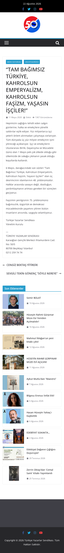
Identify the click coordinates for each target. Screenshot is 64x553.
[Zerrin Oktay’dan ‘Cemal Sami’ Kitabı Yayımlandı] (13, 475)
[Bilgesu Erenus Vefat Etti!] (13, 399)
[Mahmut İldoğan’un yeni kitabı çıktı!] (13, 344)
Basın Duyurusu (14, 62)
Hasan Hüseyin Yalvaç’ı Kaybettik (39, 414)
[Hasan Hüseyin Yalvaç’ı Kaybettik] (13, 418)
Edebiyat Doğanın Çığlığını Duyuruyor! (41, 451)
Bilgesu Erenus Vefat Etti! (40, 395)
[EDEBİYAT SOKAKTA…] (13, 436)
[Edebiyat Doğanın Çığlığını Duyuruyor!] (13, 455)
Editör (28, 117)
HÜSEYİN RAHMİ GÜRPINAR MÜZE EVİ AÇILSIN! (42, 360)
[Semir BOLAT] (13, 301)
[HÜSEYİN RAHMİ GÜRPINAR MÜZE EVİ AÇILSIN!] (13, 364)
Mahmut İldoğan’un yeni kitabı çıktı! (40, 340)
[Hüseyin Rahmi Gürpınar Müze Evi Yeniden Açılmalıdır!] (13, 322)
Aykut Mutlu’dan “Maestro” (41, 378)
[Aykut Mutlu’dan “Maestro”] (13, 382)
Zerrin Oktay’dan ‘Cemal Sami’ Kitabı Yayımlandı (40, 471)
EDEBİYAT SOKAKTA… (38, 432)
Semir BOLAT (34, 297)
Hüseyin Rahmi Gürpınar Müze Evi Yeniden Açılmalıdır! (40, 318)
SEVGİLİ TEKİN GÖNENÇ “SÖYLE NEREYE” (31, 273)
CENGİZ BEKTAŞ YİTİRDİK (22, 265)
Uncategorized (32, 62)
